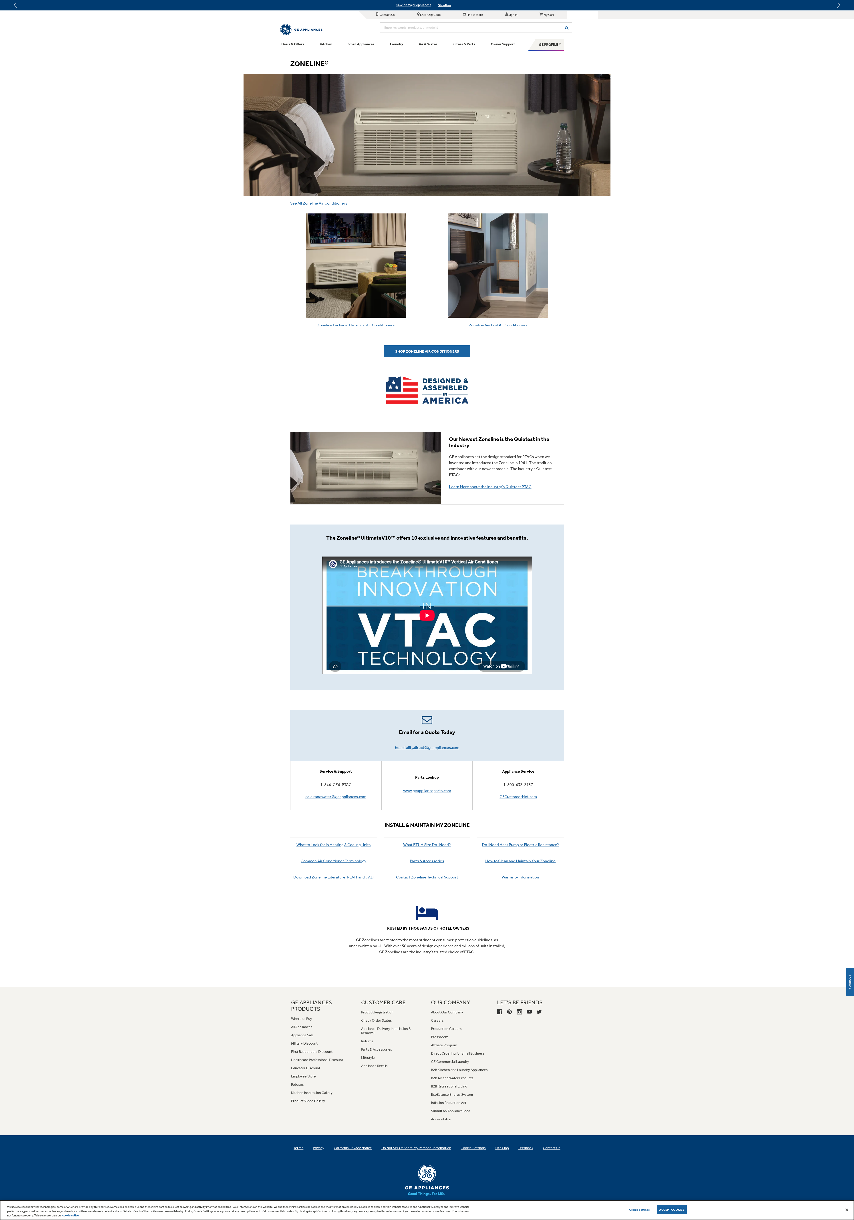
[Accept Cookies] (847, 1210)
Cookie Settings (639, 1209)
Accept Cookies (671, 1209)
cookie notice (70, 1215)
